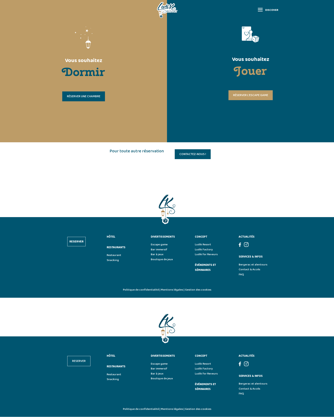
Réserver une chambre (83, 96)
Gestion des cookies (198, 289)
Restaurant (114, 255)
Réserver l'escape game (250, 95)
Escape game (159, 244)
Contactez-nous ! (192, 154)
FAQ (241, 274)
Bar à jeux (157, 254)
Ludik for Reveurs (206, 254)
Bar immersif (159, 249)
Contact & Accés (249, 269)
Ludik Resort (203, 244)
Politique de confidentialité (141, 289)
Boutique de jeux (162, 259)
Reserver (76, 241)
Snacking (113, 260)
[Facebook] (241, 246)
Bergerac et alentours (253, 264)
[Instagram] (246, 246)
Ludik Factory (204, 249)
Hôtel (111, 237)
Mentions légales (172, 289)
